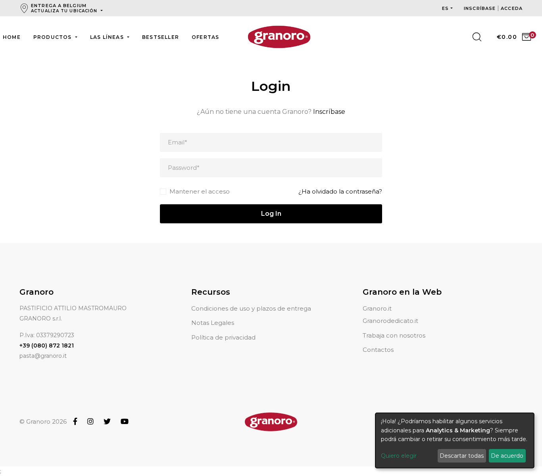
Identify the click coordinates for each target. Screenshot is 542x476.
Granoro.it (377, 308)
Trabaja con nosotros (394, 335)
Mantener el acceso (199, 191)
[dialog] (454, 440)
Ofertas (205, 37)
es (445, 8)
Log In (271, 213)
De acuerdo (507, 455)
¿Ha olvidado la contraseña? (340, 191)
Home (12, 37)
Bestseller (160, 37)
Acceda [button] (512, 8)
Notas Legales (212, 322)
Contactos (378, 349)
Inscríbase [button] (480, 8)
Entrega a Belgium (64, 8)
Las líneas (107, 37)
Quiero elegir (399, 455)
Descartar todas (462, 455)
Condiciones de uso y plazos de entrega (251, 308)
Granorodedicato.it (390, 320)
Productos (53, 37)
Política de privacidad (223, 337)
